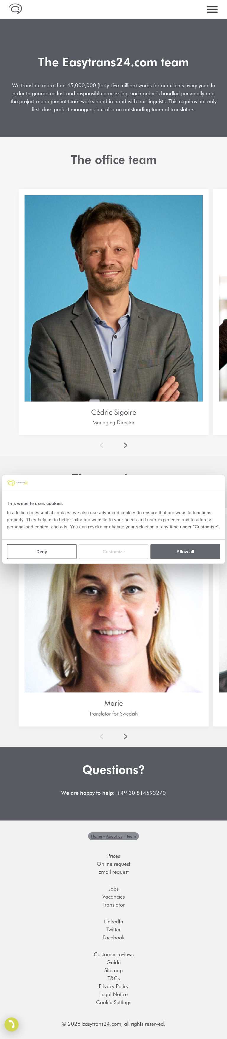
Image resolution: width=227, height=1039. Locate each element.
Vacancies (113, 897)
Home (96, 836)
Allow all (185, 551)
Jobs (113, 889)
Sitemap (113, 970)
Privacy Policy (114, 986)
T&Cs (114, 978)
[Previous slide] (103, 445)
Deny (41, 551)
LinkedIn (113, 921)
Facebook (114, 937)
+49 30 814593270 (141, 793)
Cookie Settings (113, 1002)
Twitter (113, 929)
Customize (114, 551)
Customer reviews (114, 954)
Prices (113, 856)
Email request (113, 872)
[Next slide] (124, 445)
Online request (113, 864)
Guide (113, 962)
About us (114, 836)
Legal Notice (113, 994)
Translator (114, 905)
